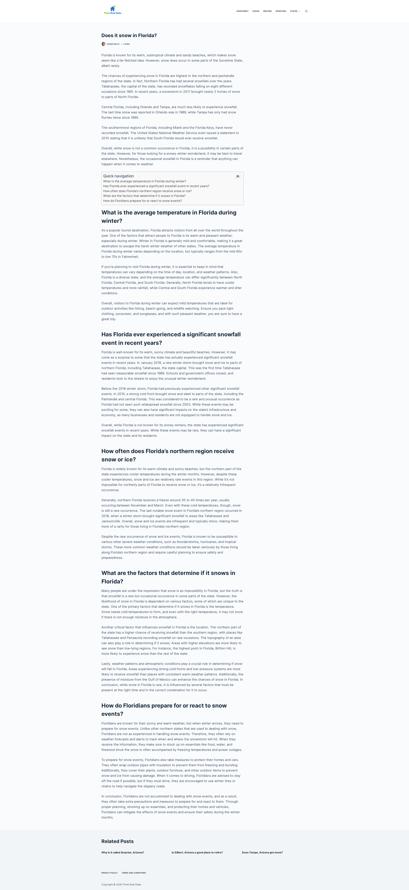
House (256, 11)
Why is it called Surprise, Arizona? (122, 852)
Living (126, 44)
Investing (281, 11)
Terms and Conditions (134, 873)
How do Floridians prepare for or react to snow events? (142, 201)
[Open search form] (306, 11)
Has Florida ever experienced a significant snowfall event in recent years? (156, 186)
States (293, 11)
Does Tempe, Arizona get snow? (262, 852)
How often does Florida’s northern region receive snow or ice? (147, 191)
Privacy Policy (109, 873)
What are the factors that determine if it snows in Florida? (144, 196)
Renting (267, 11)
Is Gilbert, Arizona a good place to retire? (197, 852)
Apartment (242, 11)
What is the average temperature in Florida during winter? (144, 181)
